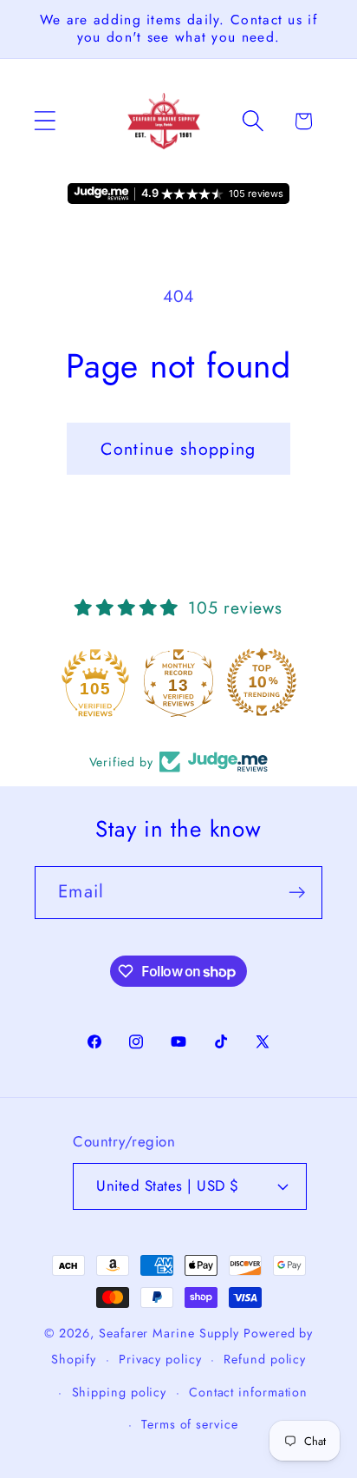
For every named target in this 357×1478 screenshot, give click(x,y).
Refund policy (265, 1359)
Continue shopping (178, 449)
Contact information (248, 1392)
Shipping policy (119, 1392)
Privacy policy (160, 1359)
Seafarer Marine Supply (169, 1333)
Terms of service (189, 1424)
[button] (44, 121)
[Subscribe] (296, 892)
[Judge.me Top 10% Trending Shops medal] (261, 682)
